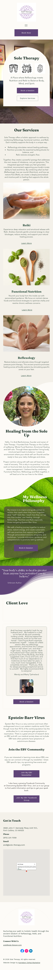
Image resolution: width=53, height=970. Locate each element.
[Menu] (26, 25)
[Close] (34, 864)
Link (18, 868)
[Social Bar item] (22, 951)
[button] (26, 871)
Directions (19, 869)
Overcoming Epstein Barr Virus (18, 785)
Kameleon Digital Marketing (29, 963)
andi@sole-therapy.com (12, 945)
